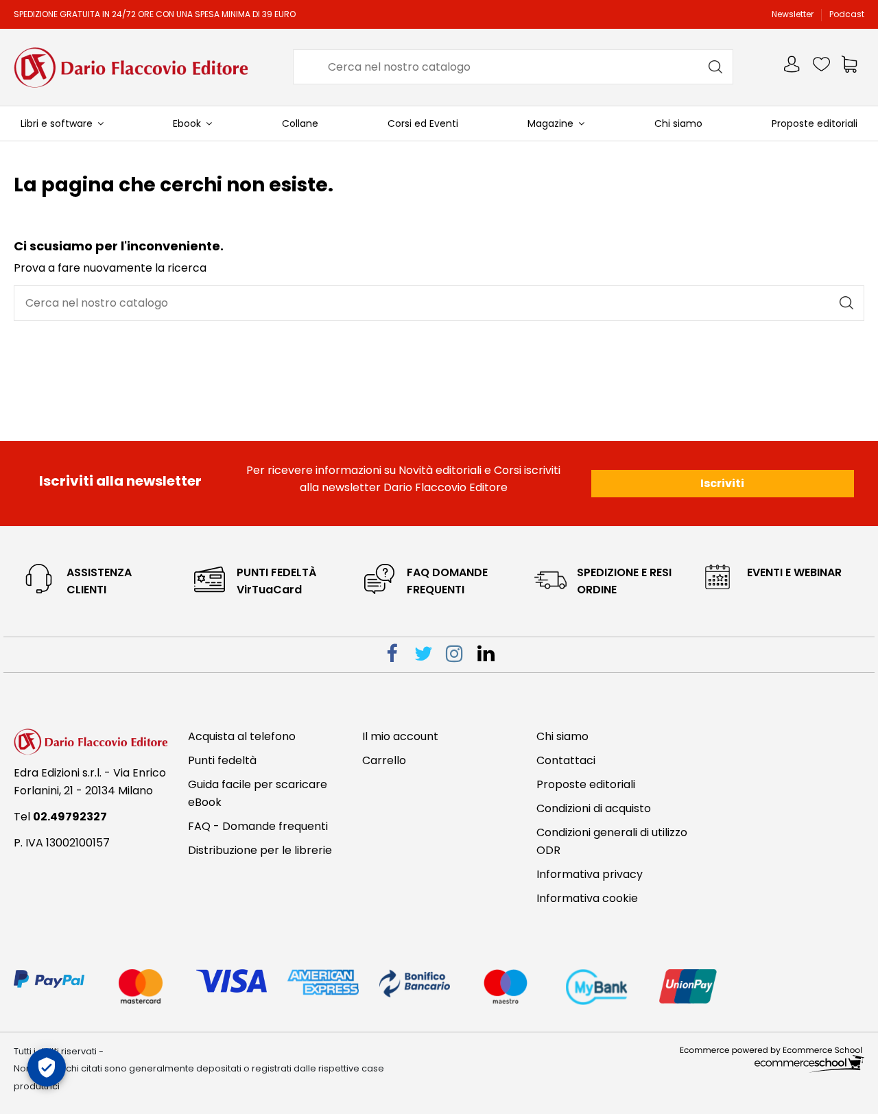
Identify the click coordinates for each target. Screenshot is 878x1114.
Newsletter (794, 14)
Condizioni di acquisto (593, 808)
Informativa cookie (587, 898)
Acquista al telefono (242, 736)
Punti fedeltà (222, 760)
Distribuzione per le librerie (260, 850)
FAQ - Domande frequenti (258, 826)
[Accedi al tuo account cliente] (793, 67)
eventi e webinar (794, 572)
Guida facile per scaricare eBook (257, 793)
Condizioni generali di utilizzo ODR (611, 841)
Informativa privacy (589, 874)
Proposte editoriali (585, 784)
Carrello (384, 760)
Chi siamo (562, 736)
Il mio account (400, 736)
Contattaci (565, 760)
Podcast (846, 14)
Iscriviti (722, 483)
